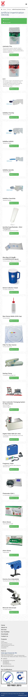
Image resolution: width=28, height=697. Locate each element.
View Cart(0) (7, 22)
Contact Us (4, 636)
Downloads (4, 634)
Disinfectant (3, 647)
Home (4, 9)
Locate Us (5, 658)
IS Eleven (25, 695)
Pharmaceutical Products (6, 643)
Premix (2, 641)
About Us (4, 627)
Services (3, 629)
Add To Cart (14, 54)
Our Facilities (5, 632)
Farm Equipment (4, 646)
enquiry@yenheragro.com (8, 665)
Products (9, 9)
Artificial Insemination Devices (7, 645)
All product (6, 19)
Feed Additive (4, 642)
